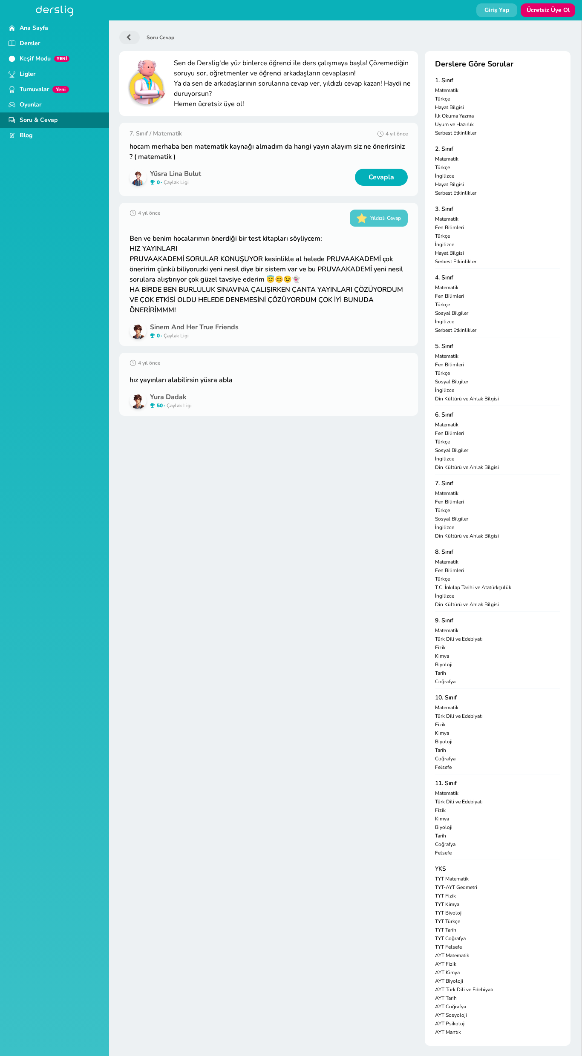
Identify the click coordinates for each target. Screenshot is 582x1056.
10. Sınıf (446, 697)
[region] (54, 538)
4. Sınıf (444, 277)
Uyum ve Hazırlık (454, 124)
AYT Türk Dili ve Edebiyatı (464, 989)
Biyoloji (443, 664)
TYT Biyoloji (449, 912)
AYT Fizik (445, 964)
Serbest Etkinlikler (455, 132)
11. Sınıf (446, 783)
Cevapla (381, 177)
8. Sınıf (444, 552)
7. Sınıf (444, 483)
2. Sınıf (444, 149)
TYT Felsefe (448, 947)
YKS (440, 869)
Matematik (446, 90)
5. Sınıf (444, 346)
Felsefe (443, 767)
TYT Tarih (445, 930)
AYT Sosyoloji (451, 1015)
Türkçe (442, 98)
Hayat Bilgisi (449, 107)
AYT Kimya (447, 972)
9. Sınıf (444, 620)
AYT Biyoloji (449, 981)
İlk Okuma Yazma (454, 115)
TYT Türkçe (447, 921)
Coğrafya (445, 681)
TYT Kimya (447, 904)
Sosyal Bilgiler (451, 313)
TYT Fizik (445, 895)
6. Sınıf (444, 415)
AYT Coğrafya (450, 1006)
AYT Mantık (448, 1032)
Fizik (440, 647)
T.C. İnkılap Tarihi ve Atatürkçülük (473, 587)
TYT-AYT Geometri (456, 887)
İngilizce (444, 176)
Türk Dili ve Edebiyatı (459, 639)
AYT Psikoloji (450, 1023)
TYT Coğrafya (450, 938)
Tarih (440, 673)
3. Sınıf (444, 209)
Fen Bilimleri (449, 227)
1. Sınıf (444, 80)
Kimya (442, 656)
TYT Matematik (452, 878)
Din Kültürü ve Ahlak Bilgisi (467, 398)
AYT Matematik (452, 955)
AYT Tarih (446, 998)
